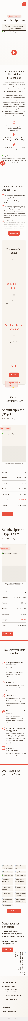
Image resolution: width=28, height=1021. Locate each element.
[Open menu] (24, 4)
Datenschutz (6, 1007)
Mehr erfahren (14, 233)
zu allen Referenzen (14, 911)
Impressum (5, 1004)
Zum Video (14, 374)
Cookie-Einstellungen (9, 1011)
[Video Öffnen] (14, 52)
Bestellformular (7, 514)
